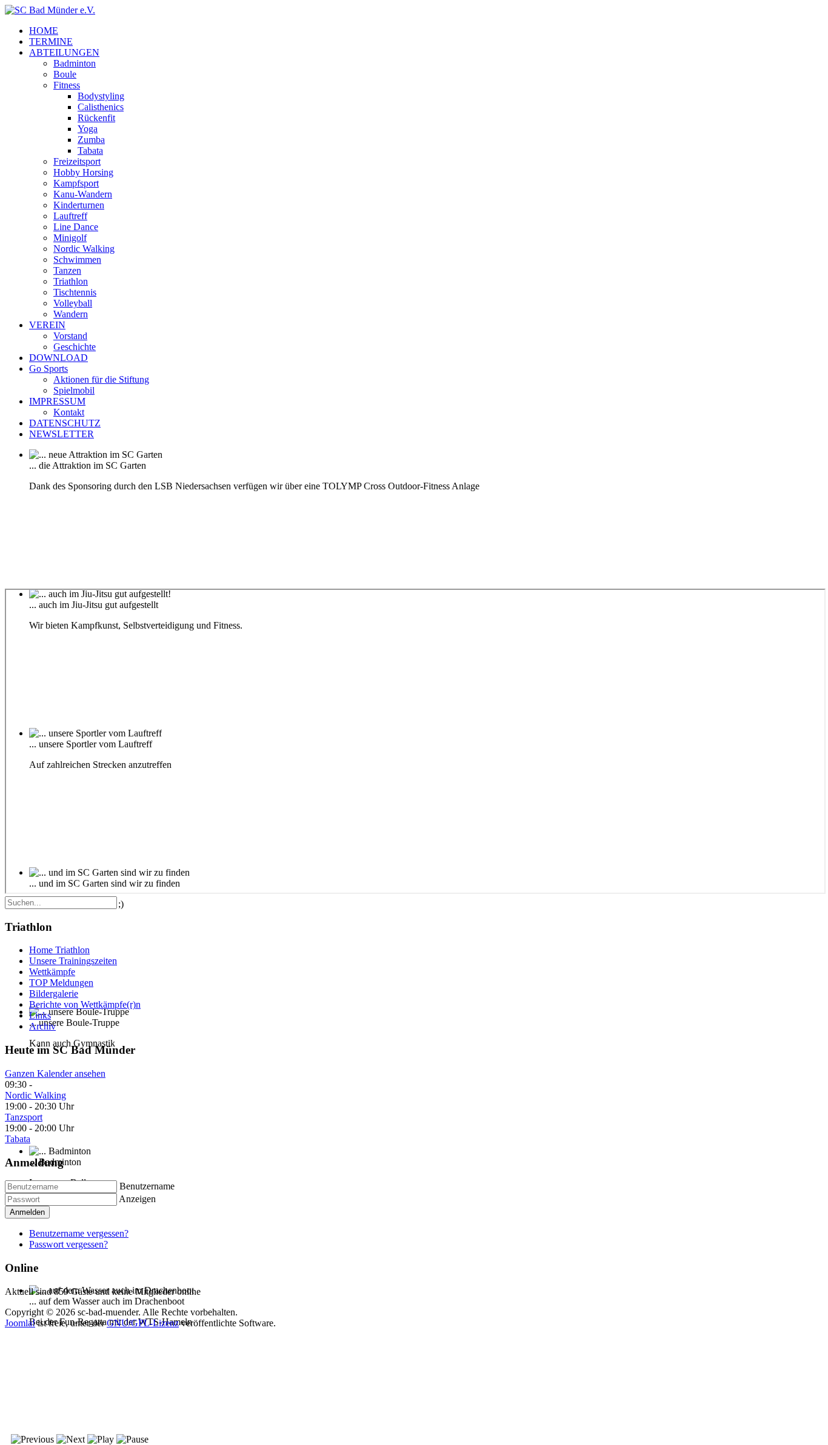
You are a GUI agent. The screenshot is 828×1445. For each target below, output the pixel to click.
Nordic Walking (35, 1095)
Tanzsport (23, 1117)
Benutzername (147, 1186)
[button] (64, 52)
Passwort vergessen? (68, 1244)
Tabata (17, 1139)
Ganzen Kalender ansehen (55, 1073)
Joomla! (20, 1323)
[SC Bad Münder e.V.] (50, 10)
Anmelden (27, 1212)
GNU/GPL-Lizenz (143, 1323)
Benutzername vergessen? (79, 1233)
